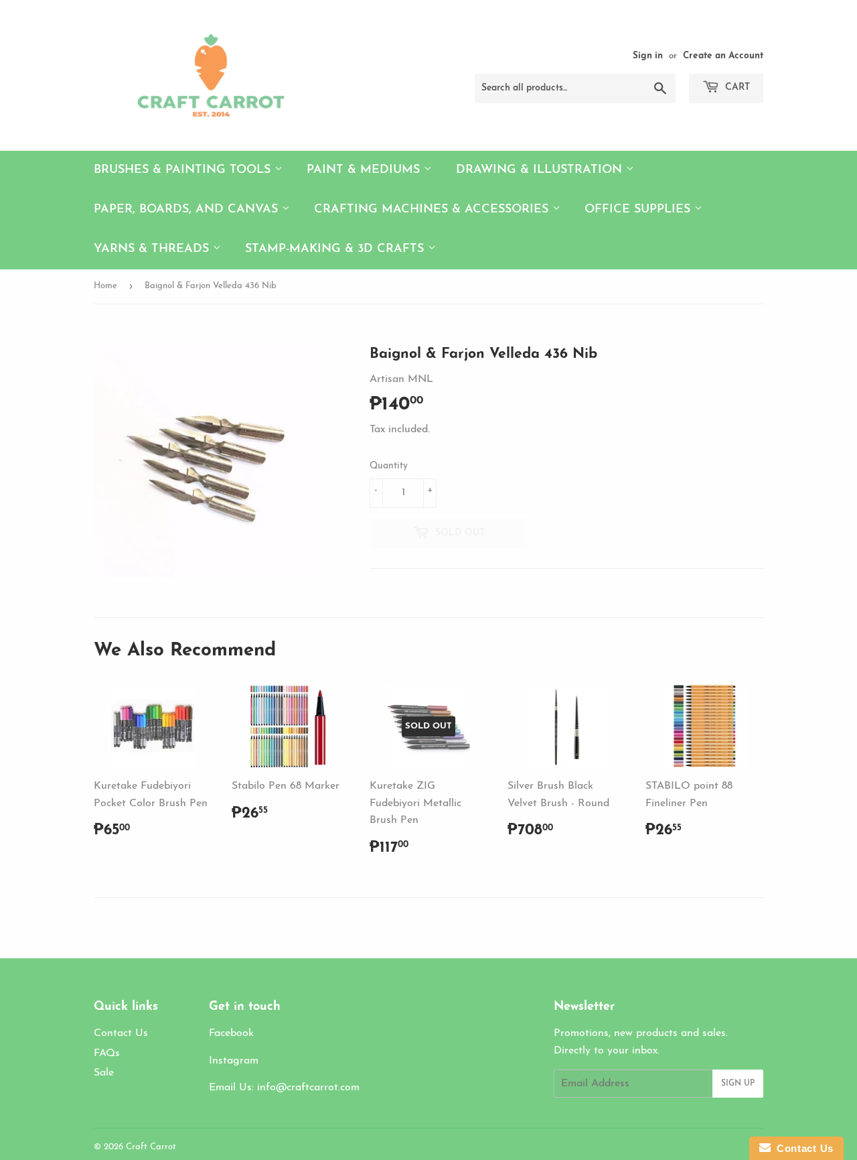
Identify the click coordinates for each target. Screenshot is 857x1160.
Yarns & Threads (153, 249)
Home (105, 285)
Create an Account (723, 56)
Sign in (648, 56)
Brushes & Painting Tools (184, 170)
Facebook (231, 1033)
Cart (736, 87)
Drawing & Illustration (541, 170)
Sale (104, 1073)
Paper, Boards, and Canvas (188, 210)
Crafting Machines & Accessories (433, 210)
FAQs (107, 1053)
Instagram (233, 1060)
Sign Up (738, 1084)
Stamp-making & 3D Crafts (336, 249)
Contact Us (121, 1033)
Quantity (389, 466)
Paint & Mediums (365, 170)
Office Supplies (639, 210)
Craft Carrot (151, 1147)
